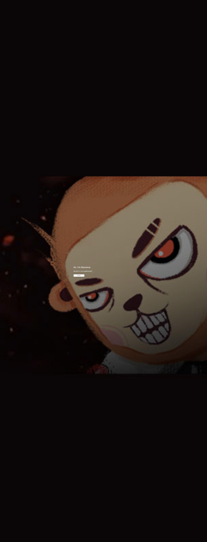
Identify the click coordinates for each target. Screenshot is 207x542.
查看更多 (79, 275)
